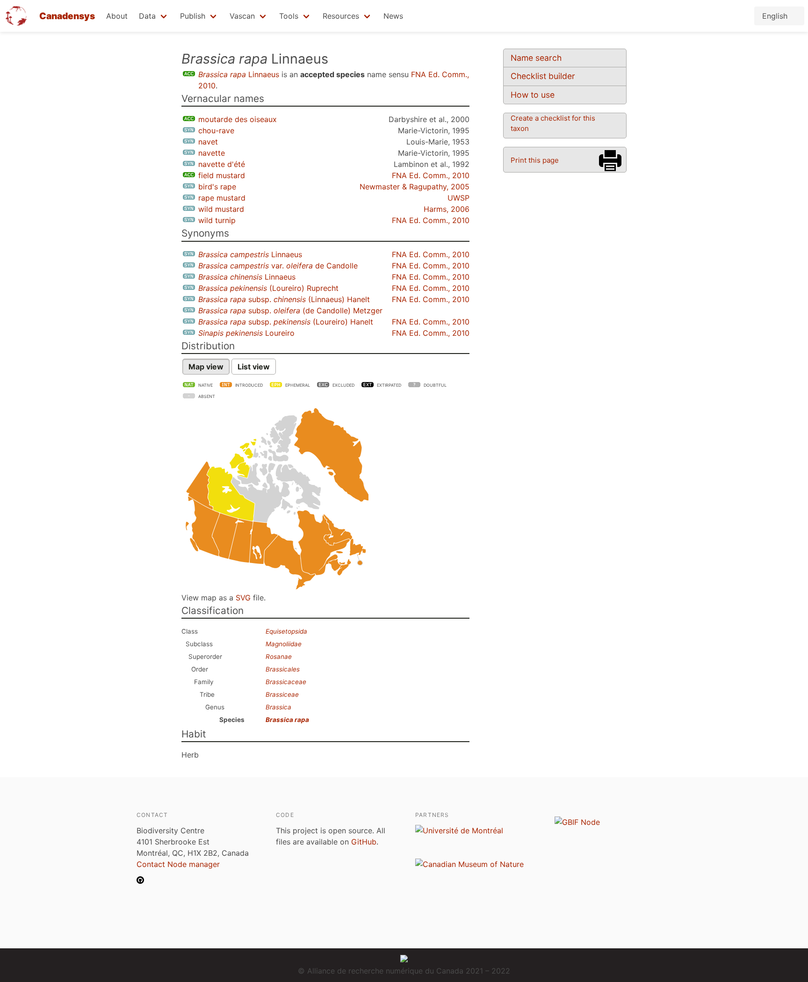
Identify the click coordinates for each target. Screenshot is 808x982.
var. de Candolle (278, 265)
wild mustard (221, 209)
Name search (536, 58)
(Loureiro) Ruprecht (268, 288)
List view (254, 366)
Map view (206, 366)
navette (211, 153)
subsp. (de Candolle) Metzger (290, 310)
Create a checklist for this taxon (553, 123)
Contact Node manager (178, 864)
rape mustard (221, 197)
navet (208, 141)
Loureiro (246, 333)
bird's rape (217, 186)
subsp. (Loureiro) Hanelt (285, 321)
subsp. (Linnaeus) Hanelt (284, 299)
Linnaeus (238, 74)
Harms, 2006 (446, 209)
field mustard (221, 175)
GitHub (363, 841)
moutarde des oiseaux (237, 119)
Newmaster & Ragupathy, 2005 (414, 186)
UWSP (458, 197)
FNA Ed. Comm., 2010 (430, 175)
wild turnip (217, 220)
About (117, 16)
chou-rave (216, 130)
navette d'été (221, 164)
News (393, 16)
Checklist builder (543, 76)
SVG (243, 597)
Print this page (535, 160)
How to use (533, 95)
